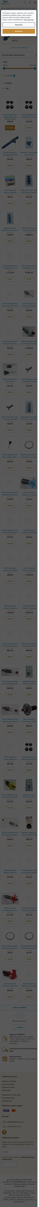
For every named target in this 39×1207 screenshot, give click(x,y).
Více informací (29, 20)
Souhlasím (19, 31)
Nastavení (18, 25)
